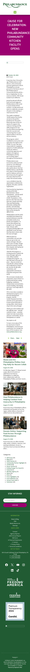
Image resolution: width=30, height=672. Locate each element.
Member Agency (12, 471)
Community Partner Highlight (15, 463)
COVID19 (9, 465)
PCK (8, 475)
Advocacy (9, 458)
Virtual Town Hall (12, 480)
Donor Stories (11, 466)
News (8, 473)
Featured (9, 470)
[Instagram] (23, 565)
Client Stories (11, 461)
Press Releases (11, 478)
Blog (8, 459)
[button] (15, 12)
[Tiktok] (18, 570)
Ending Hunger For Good (14, 468)
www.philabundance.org (14, 332)
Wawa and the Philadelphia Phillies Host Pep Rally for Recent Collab (14, 362)
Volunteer (10, 482)
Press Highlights (11, 477)
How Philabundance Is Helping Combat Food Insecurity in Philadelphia (14, 399)
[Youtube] (18, 565)
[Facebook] (6, 565)
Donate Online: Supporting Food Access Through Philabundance (14, 433)
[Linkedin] (12, 570)
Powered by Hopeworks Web (15, 667)
